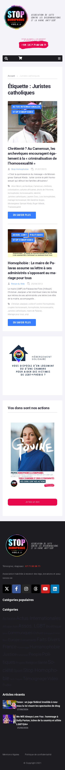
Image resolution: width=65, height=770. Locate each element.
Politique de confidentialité (38, 754)
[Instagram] (26, 588)
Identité (37, 193)
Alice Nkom (16, 186)
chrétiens (48, 186)
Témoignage (35, 678)
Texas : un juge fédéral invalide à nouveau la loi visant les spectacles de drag (38, 704)
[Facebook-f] (16, 588)
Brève (5, 633)
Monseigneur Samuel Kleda (20, 203)
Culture (38, 633)
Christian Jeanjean (19, 304)
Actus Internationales (26, 106)
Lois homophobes (47, 196)
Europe (14, 640)
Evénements (28, 640)
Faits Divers (48, 639)
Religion (31, 663)
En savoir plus (22, 215)
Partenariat (22, 655)
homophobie (13, 193)
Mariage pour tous (16, 314)
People (35, 654)
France (9, 646)
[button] (59, 58)
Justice (10, 654)
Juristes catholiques (17, 196)
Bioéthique (53, 626)
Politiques (36, 235)
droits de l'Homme (45, 189)
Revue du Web (18, 284)
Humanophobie (45, 646)
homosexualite (26, 193)
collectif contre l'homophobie (41, 304)
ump (27, 314)
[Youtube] (45, 588)
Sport (18, 671)
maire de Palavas (34, 311)
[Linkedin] (55, 588)
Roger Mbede (38, 203)
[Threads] (35, 588)
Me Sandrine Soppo (35, 200)
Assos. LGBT (20, 235)
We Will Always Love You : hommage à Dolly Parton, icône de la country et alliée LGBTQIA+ (38, 720)
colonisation (13, 189)
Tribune (18, 679)
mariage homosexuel (17, 200)
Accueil (11, 76)
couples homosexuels (17, 307)
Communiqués (20, 633)
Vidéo (52, 678)
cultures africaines (28, 189)
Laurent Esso (32, 196)
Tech (12, 679)
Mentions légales (11, 754)
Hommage (23, 647)
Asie (15, 626)
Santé (42, 662)
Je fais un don (32, 502)
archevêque (27, 186)
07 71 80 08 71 (32, 566)
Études (7, 685)
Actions (9, 618)
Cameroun (38, 186)
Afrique (7, 626)
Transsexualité (14, 207)
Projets (20, 662)
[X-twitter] (7, 588)
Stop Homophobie (23, 112)
